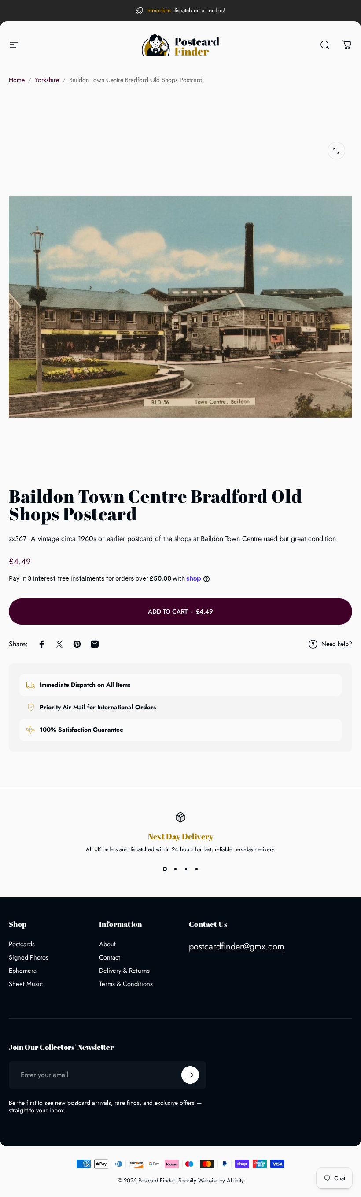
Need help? (336, 644)
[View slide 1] (164, 869)
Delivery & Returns (124, 971)
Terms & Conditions (126, 984)
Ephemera (23, 971)
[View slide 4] (196, 869)
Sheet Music (26, 984)
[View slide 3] (185, 869)
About (107, 944)
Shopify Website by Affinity (211, 1180)
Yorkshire (47, 79)
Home (17, 79)
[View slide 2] (175, 869)
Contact (109, 957)
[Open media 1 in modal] (336, 150)
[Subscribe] (190, 1075)
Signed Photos (28, 957)
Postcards (22, 944)
